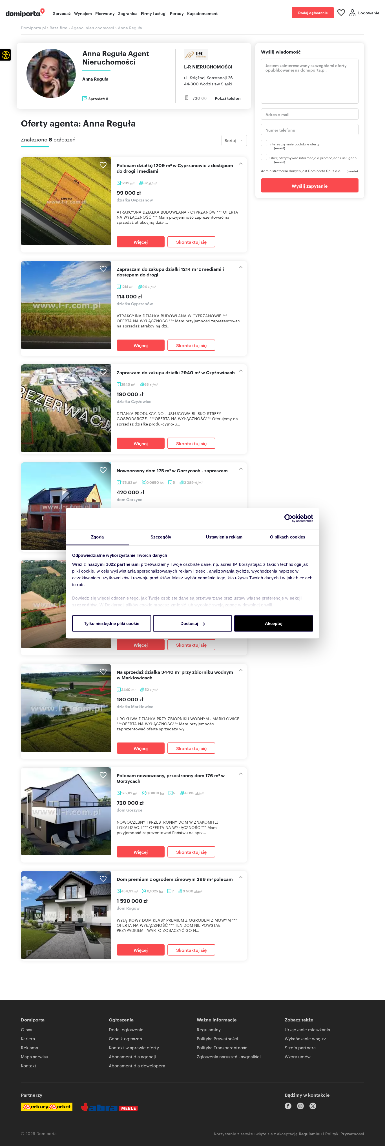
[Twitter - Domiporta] (312, 1106)
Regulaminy (209, 1029)
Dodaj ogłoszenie (313, 12)
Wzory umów (298, 1056)
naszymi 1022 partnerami (113, 564)
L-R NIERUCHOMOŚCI (208, 66)
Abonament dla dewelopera (137, 1066)
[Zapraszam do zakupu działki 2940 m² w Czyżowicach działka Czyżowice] (66, 408)
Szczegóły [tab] (161, 536)
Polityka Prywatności (217, 1038)
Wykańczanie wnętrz (305, 1038)
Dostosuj (189, 623)
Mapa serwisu (34, 1056)
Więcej (141, 242)
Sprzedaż (62, 13)
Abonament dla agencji (132, 1056)
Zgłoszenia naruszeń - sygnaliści (229, 1056)
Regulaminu (310, 1133)
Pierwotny (105, 13)
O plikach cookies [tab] (288, 536)
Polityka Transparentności (223, 1047)
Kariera (28, 1038)
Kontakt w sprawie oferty (134, 1047)
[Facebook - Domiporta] (288, 1106)
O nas (26, 1029)
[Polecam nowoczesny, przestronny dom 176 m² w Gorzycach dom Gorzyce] (66, 811)
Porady (177, 13)
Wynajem (83, 13)
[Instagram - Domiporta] (300, 1106)
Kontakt (28, 1066)
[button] (5, 55)
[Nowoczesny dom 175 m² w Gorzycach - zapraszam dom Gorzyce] (66, 506)
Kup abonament (202, 13)
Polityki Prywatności (344, 1133)
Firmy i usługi (154, 13)
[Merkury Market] (46, 1107)
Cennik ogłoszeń (125, 1038)
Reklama (29, 1047)
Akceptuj (273, 623)
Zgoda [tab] (97, 536)
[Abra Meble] (109, 1107)
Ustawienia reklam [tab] (224, 536)
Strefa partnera (300, 1047)
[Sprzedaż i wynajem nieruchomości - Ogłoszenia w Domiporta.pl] (25, 12)
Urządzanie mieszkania (307, 1029)
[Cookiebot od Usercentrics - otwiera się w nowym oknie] (288, 518)
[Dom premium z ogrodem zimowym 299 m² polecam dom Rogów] (66, 915)
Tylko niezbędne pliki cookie (111, 623)
